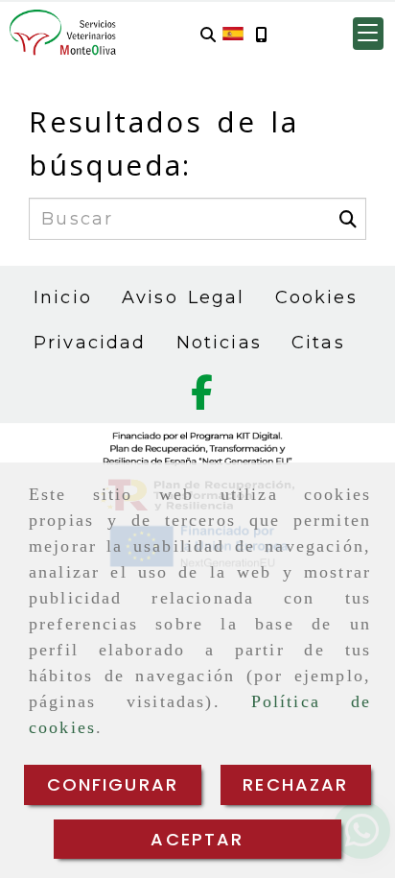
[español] (233, 32)
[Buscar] (208, 34)
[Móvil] (260, 34)
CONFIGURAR (113, 784)
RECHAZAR (295, 784)
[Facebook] (201, 399)
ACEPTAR (197, 839)
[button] (368, 33)
